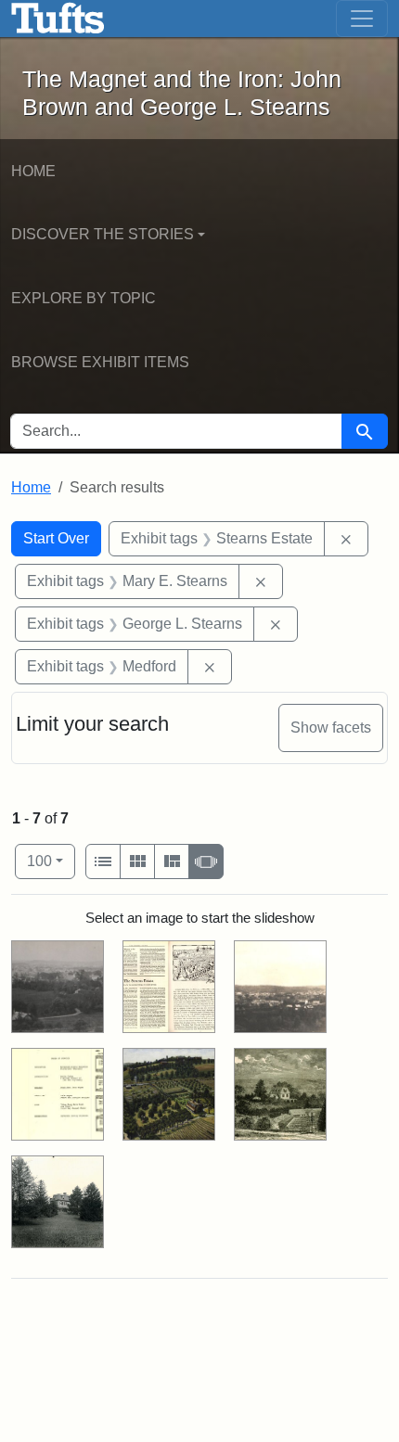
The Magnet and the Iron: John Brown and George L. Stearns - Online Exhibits (58, 18)
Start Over (56, 538)
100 (51, 860)
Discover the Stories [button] (102, 234)
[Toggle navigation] (362, 18)
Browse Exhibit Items (100, 362)
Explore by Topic (83, 298)
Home (33, 171)
